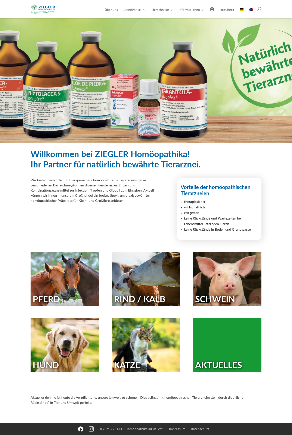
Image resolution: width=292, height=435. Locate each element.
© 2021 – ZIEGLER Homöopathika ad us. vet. (131, 429)
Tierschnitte (160, 10)
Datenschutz (200, 429)
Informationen (189, 10)
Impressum (177, 429)
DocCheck (227, 10)
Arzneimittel (133, 10)
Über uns (111, 10)
